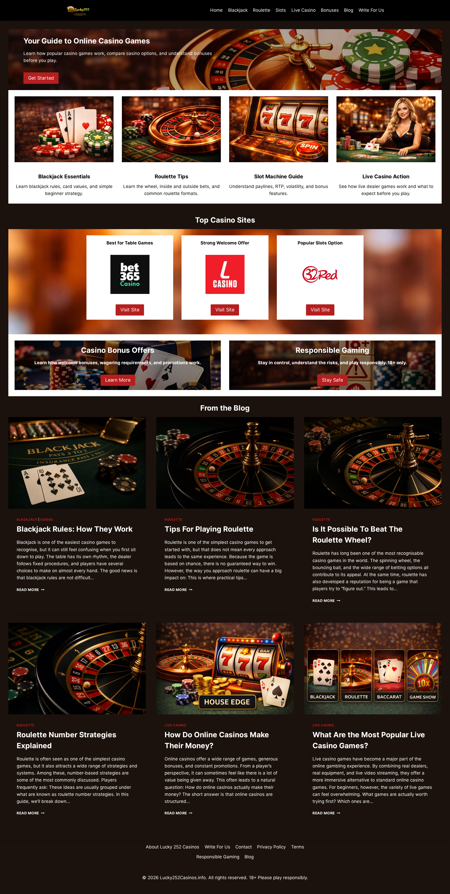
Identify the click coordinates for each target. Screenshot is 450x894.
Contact (243, 846)
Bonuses (330, 10)
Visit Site (129, 309)
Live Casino (303, 10)
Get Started (41, 78)
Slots (281, 10)
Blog (348, 10)
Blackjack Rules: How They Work (75, 529)
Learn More (117, 380)
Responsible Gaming (217, 856)
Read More (31, 590)
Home (216, 10)
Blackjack (238, 10)
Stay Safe (332, 380)
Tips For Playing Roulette (209, 529)
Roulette (261, 10)
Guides (46, 519)
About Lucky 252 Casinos (172, 846)
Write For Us (371, 10)
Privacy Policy (271, 846)
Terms (297, 846)
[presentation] (77, 463)
